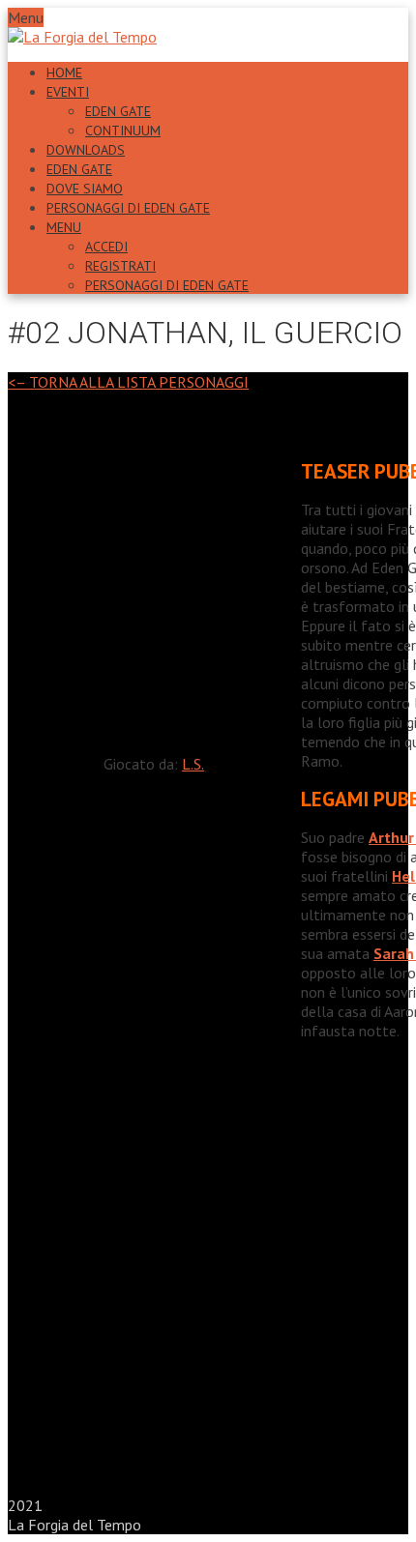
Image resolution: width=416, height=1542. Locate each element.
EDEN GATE (118, 111)
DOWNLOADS (85, 150)
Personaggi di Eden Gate (128, 208)
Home (64, 72)
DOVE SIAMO (84, 188)
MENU (63, 227)
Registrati (120, 266)
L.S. (193, 763)
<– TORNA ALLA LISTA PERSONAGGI (128, 382)
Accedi (106, 246)
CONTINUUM (123, 130)
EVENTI (67, 92)
